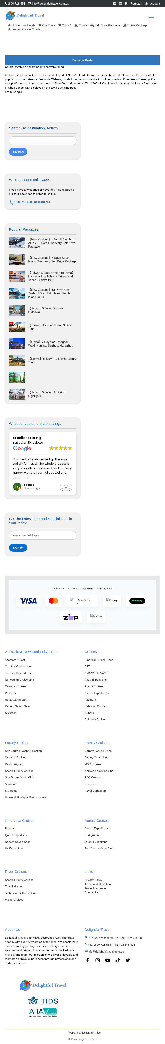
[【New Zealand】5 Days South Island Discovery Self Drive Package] (17, 259)
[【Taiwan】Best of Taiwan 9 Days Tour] (17, 327)
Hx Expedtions (14, 848)
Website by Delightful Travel (84, 1032)
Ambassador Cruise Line (20, 893)
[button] (69, 488)
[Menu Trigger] (151, 19)
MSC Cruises (93, 764)
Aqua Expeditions (96, 679)
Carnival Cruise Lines (18, 666)
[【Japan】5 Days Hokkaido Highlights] (17, 394)
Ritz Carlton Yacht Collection (23, 750)
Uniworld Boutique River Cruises (25, 797)
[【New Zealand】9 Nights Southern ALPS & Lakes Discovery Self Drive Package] (17, 242)
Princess (10, 693)
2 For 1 (66, 25)
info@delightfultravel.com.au (50, 3)
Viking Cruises (14, 899)
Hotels (30, 25)
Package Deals (82, 60)
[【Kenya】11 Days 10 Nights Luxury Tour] (17, 360)
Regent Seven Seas (17, 706)
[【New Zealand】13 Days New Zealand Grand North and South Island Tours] (17, 293)
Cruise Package (136, 25)
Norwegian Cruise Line (19, 679)
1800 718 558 (16, 3)
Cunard (89, 712)
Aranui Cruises (94, 686)
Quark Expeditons (96, 841)
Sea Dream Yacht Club (19, 777)
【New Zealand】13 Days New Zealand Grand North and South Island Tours (49, 293)
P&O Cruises (93, 777)
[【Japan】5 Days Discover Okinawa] (17, 310)
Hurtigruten (92, 835)
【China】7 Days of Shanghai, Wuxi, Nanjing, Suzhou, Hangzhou (50, 343)
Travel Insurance (95, 888)
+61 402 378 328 (124, 944)
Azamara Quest (15, 659)
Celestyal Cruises (96, 706)
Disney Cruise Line (96, 757)
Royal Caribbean (15, 699)
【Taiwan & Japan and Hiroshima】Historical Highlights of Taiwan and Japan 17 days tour (51, 276)
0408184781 (42, 202)
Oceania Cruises (15, 686)
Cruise (82, 25)
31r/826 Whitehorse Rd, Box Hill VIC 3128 (115, 937)
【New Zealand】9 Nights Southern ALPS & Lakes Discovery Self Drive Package (51, 242)
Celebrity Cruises (95, 719)
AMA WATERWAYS (96, 673)
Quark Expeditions (16, 835)
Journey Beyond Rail (18, 673)
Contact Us (92, 892)
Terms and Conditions (98, 884)
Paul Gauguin (13, 764)
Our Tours (48, 25)
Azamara (90, 699)
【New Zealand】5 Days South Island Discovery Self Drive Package (52, 259)
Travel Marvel (13, 886)
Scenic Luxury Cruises (19, 770)
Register (135, 3)
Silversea (11, 712)
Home (15, 25)
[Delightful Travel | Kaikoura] (25, 15)
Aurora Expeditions (97, 693)
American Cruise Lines (99, 659)
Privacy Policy (93, 879)
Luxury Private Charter (26, 29)
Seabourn (11, 784)
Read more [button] (20, 478)
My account (152, 3)
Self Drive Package (107, 25)
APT (87, 666)
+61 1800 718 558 (99, 944)
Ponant (9, 828)
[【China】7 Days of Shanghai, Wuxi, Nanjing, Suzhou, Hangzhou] (17, 343)
